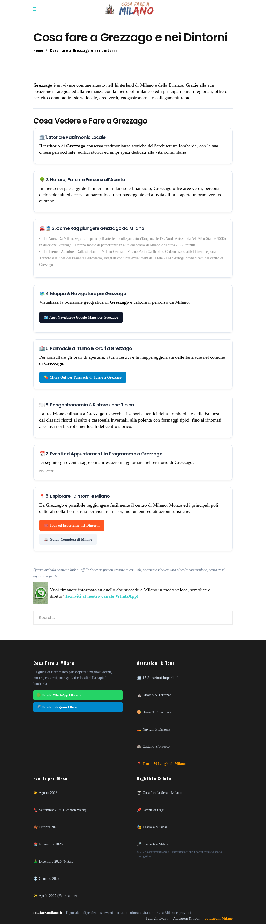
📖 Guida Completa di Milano (68, 539)
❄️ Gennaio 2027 (46, 878)
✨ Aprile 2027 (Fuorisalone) (55, 896)
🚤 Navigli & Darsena (153, 729)
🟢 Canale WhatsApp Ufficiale (58, 695)
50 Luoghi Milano (219, 918)
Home (38, 50)
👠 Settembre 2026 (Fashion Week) (59, 810)
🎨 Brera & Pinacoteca (154, 712)
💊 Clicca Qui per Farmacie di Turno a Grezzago (83, 377)
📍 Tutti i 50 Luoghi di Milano (161, 763)
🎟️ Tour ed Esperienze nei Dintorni (72, 525)
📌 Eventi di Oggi (150, 810)
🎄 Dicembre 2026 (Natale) (54, 861)
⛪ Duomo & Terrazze (154, 695)
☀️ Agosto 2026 (45, 793)
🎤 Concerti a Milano (153, 844)
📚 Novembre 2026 (48, 844)
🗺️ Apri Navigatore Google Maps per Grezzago (81, 317)
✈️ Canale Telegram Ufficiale (58, 707)
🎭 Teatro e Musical (152, 827)
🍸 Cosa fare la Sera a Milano (159, 793)
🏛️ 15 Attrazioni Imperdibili (158, 678)
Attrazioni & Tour (186, 918)
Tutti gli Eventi (156, 918)
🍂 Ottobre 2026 (45, 827)
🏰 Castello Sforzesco (153, 746)
